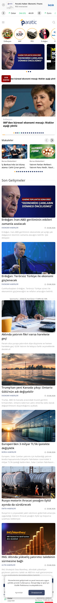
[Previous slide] (46, 140)
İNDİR (51, 5)
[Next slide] (52, 140)
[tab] (26, 71)
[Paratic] (28, 22)
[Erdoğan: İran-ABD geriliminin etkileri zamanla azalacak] (23, 57)
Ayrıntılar (19, 592)
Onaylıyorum (36, 592)
